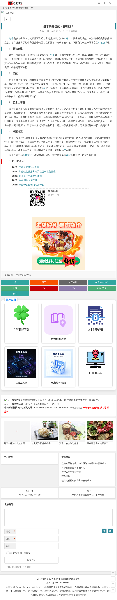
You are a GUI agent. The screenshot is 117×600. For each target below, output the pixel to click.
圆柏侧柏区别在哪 (28, 180)
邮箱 (10, 538)
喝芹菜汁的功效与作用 (30, 176)
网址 (8, 546)
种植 (73, 288)
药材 (68, 155)
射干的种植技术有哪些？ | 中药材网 (42, 403)
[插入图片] (110, 531)
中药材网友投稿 (74, 400)
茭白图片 (66, 476)
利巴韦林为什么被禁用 (14, 443)
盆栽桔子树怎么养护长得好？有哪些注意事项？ (84, 463)
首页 (7, 8)
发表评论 (72, 31)
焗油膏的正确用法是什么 (31, 184)
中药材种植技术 (19, 8)
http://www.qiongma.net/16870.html (51, 407)
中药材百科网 (64, 579)
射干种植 (73, 282)
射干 (11, 38)
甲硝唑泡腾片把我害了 (97, 443)
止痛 (66, 38)
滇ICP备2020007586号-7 (58, 582)
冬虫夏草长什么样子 (41, 443)
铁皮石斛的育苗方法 (71, 472)
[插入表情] (104, 531)
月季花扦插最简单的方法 (73, 467)
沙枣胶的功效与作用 (68, 443)
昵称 (10, 531)
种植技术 (102, 42)
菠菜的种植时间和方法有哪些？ (76, 480)
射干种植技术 (101, 282)
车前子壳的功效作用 (29, 167)
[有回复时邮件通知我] (8, 567)
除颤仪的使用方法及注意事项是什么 (37, 171)
